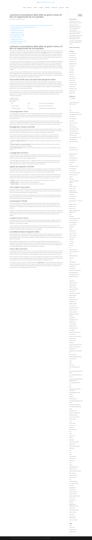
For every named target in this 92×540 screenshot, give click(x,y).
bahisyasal (71, 194)
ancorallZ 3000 (72, 168)
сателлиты (71, 514)
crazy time (71, 258)
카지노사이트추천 (73, 520)
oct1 (70, 384)
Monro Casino (72, 334)
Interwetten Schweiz (73, 307)
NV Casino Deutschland (74, 367)
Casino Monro (72, 231)
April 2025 (71, 74)
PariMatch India (72, 410)
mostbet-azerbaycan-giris (75, 346)
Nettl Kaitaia (47, 538)
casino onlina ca (73, 233)
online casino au (73, 398)
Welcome (71, 502)
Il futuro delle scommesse (16, 43)
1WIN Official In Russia (74, 112)
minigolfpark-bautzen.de (74, 332)
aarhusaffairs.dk (73, 160)
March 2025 (72, 76)
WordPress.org (72, 531)
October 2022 (72, 90)
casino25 (71, 243)
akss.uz (71, 164)
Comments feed (72, 529)
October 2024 (72, 86)
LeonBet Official (72, 324)
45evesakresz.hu (73, 147)
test (70, 479)
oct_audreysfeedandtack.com (75, 375)
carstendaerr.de (73, 224)
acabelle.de (71, 162)
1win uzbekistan (73, 118)
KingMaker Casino (73, 319)
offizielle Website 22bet (74, 392)
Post (24, 19)
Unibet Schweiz (72, 493)
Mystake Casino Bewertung (75, 356)
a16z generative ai (73, 158)
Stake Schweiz (72, 473)
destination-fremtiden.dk (75, 270)
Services (35, 7)
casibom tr (71, 226)
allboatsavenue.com (73, 166)
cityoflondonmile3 (73, 255)
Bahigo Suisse (72, 188)
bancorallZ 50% (72, 196)
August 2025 (72, 65)
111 (70, 106)
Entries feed (72, 527)
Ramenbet (71, 439)
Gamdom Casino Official (74, 293)
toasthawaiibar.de (73, 481)
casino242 (71, 241)
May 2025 (71, 72)
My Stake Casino (73, 354)
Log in (70, 525)
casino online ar (72, 235)
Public (70, 433)
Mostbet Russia (72, 340)
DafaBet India (72, 266)
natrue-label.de (72, 358)
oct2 (70, 386)
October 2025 (72, 61)
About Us (30, 7)
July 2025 (71, 68)
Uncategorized (72, 487)
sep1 (70, 452)
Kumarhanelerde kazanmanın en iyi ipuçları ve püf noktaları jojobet (75, 32)
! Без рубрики (72, 98)
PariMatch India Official (74, 413)
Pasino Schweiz (72, 419)
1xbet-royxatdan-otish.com (75, 137)
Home (24, 7)
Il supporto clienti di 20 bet (17, 39)
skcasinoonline (72, 456)
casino (70, 228)
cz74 (70, 260)
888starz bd (72, 156)
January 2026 (72, 55)
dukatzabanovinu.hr (73, 276)
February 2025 (72, 78)
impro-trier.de (72, 305)
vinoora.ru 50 (72, 498)
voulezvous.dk (72, 500)
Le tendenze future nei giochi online (19, 41)
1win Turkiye (72, 116)
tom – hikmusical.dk (73, 483)
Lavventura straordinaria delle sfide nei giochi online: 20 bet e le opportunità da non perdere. (32, 25)
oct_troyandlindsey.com (74, 382)
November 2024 (72, 84)
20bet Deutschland (73, 141)
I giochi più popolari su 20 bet (17, 34)
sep (70, 450)
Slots (70, 462)
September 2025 (73, 63)
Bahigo (70, 184)
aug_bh (71, 176)
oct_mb (70, 377)
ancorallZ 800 (72, 170)
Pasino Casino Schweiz (74, 417)
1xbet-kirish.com (73, 135)
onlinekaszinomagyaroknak (75, 406)
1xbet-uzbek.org (73, 139)
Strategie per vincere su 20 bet (17, 30)
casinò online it (72, 237)
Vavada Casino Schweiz (74, 496)
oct (70, 369)
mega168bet (72, 330)
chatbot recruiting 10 (74, 251)
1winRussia (71, 124)
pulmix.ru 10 (72, 435)
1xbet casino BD (72, 127)
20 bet (24, 72)
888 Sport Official (73, 154)
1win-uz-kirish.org (73, 122)
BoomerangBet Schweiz (74, 218)
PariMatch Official (73, 415)
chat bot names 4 (73, 249)
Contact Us (61, 7)
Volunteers (47, 7)
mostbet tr (71, 342)
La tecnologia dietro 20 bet (17, 29)
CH (70, 247)
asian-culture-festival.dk (74, 172)
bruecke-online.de (73, 220)
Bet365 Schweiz (72, 204)
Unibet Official (72, 489)
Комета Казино (72, 512)
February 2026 (72, 53)
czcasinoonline (72, 262)
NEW (70, 360)
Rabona (71, 437)
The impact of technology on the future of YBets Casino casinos (75, 42)
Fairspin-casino (72, 287)
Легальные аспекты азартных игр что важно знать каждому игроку (75, 26)
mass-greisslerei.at (73, 328)
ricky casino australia (74, 442)
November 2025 (72, 59)
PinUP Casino (72, 423)
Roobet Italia (72, 444)
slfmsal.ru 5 (72, 460)
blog (70, 214)
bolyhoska (71, 216)
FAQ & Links (54, 7)
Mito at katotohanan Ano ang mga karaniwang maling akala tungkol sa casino (75, 37)
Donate (67, 7)
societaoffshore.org (73, 467)
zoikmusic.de (72, 508)
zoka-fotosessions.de (74, 510)
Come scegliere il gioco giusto (17, 36)
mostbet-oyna (72, 348)
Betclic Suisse (72, 208)
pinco (70, 421)
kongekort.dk (72, 321)
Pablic (70, 408)
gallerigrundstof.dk (73, 289)
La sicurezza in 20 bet (15, 37)
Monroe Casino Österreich (75, 336)
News (70, 363)
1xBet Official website (74, 129)
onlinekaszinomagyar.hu (74, 404)
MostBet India (72, 338)
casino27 (71, 245)
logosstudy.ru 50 (73, 326)
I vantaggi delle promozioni (17, 32)
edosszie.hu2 (72, 280)
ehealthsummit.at (73, 282)
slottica (70, 464)
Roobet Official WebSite (74, 446)
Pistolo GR (71, 427)
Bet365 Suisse (72, 206)
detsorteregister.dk (73, 272)
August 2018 (72, 92)
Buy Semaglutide (73, 222)
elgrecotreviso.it (72, 285)
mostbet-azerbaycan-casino (75, 344)
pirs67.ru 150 (72, 425)
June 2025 (71, 70)
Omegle (71, 394)
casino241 (71, 239)
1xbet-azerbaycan (73, 131)
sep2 (70, 454)
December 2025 (72, 57)
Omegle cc (71, 396)
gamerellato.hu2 (73, 295)
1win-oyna (71, 120)
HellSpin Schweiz (73, 303)
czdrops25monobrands (74, 264)
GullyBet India (72, 301)
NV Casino (71, 365)
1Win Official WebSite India (75, 114)
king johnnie (72, 317)
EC (69, 278)
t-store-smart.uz (73, 477)
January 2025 (72, 80)
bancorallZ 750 (72, 198)
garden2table (72, 297)
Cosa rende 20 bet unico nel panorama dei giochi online (23, 27)
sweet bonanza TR (73, 475)
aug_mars (71, 178)
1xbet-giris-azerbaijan (74, 133)
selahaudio (71, 448)
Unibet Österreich (73, 491)
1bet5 (70, 110)
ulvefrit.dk (71, 485)
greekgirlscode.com (73, 299)
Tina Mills (13, 19)
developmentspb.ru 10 (74, 274)
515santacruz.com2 (73, 149)
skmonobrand (72, 458)
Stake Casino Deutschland (75, 471)
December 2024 (72, 82)
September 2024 (73, 88)
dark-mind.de (72, 268)
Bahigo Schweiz (72, 186)
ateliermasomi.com (73, 174)
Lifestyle (41, 7)
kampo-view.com (73, 309)
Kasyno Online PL (73, 312)
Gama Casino (72, 291)
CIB (70, 253)
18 (69, 108)
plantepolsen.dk (73, 429)
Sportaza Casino (73, 469)
